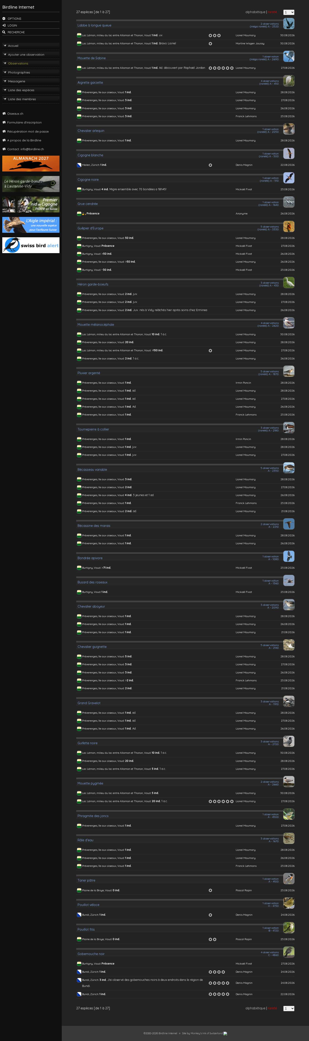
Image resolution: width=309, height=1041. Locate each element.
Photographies (19, 72)
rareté (272, 12)
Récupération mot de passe (28, 131)
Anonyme (241, 213)
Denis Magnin (244, 164)
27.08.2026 (288, 67)
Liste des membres (22, 99)
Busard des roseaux (92, 582)
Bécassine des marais (94, 526)
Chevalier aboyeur (91, 606)
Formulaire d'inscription (24, 122)
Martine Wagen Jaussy (250, 43)
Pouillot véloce (88, 905)
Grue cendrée (88, 204)
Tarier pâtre (86, 880)
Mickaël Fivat (244, 189)
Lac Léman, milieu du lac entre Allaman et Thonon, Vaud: (117, 35)
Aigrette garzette (90, 83)
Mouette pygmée (90, 783)
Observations (18, 63)
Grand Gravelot (89, 703)
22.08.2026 (287, 164)
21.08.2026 (288, 511)
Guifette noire (87, 743)
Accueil (13, 46)
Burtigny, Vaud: (92, 189)
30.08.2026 (287, 35)
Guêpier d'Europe (90, 228)
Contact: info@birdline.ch (25, 149)
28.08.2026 (287, 92)
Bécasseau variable (92, 470)
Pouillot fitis (86, 929)
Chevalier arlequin (91, 131)
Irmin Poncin (243, 382)
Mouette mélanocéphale (96, 325)
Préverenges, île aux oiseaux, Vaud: (103, 92)
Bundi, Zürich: (91, 914)
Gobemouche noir (91, 954)
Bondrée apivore (90, 558)
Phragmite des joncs (93, 816)
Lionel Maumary (246, 35)
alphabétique (255, 12)
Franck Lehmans (246, 116)
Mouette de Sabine (92, 58)
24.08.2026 (288, 914)
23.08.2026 (287, 116)
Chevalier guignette (92, 647)
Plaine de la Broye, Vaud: (97, 890)
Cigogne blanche (90, 155)
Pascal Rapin (244, 890)
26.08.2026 (287, 108)
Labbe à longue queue (94, 25)
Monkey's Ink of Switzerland (207, 1033)
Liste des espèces (21, 90)
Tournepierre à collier (93, 429)
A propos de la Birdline (24, 140)
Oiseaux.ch (15, 113)
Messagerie (16, 81)
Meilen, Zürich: (91, 164)
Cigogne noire (88, 180)
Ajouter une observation (26, 54)
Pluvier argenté (89, 373)
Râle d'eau (85, 840)
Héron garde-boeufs (93, 284)
